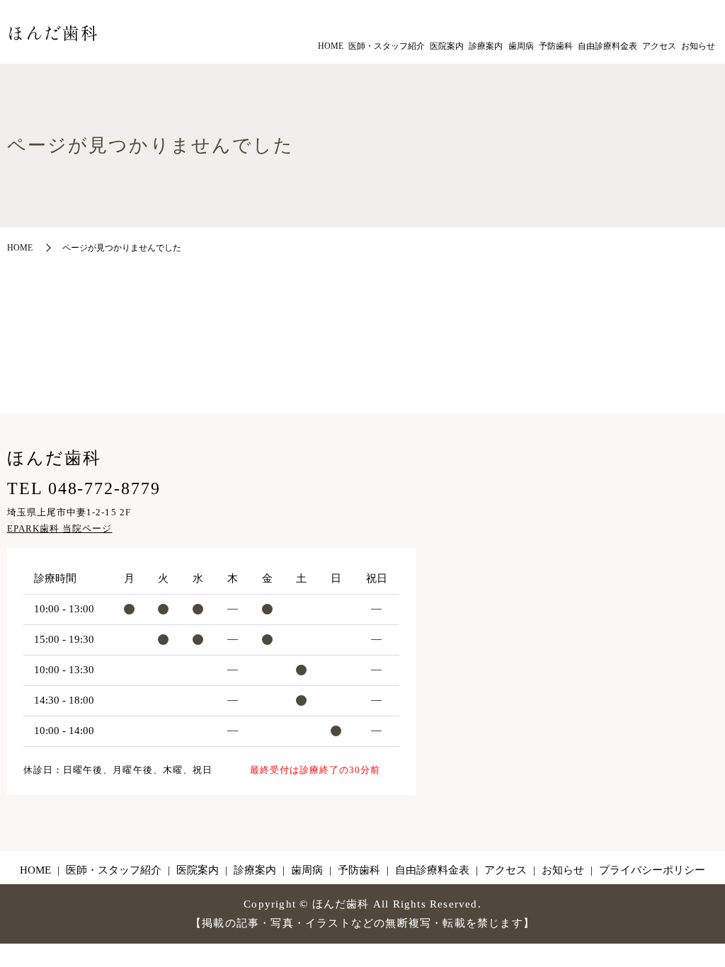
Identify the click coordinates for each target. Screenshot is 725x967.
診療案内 (486, 46)
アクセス (659, 46)
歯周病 (521, 46)
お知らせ (698, 46)
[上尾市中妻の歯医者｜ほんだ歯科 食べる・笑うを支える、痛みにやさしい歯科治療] (52, 32)
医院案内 (447, 46)
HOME (330, 46)
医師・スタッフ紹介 (386, 46)
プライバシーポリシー (652, 870)
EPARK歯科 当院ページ (60, 528)
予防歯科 (556, 46)
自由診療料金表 (607, 46)
